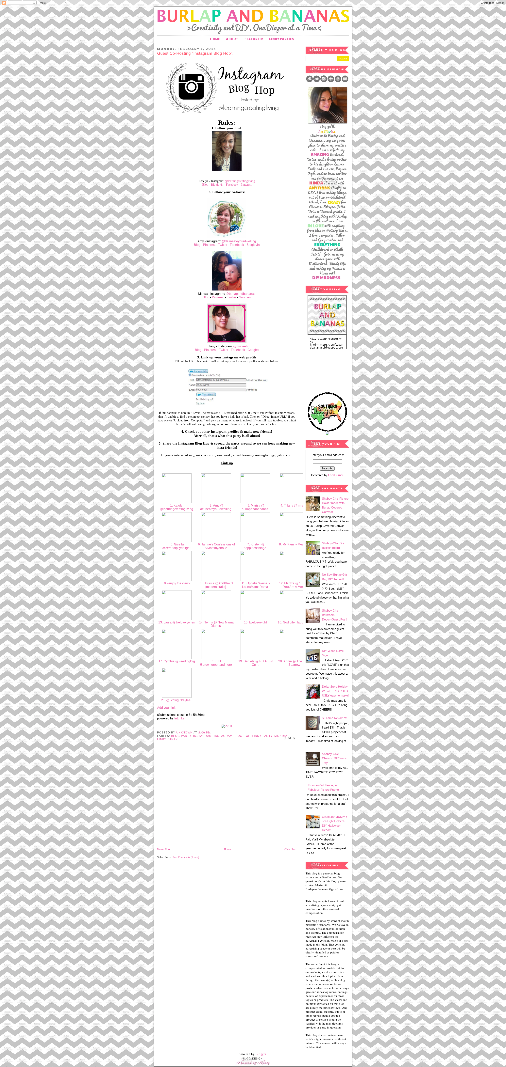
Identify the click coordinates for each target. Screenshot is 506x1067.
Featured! (254, 39)
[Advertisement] (325, 369)
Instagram (202, 735)
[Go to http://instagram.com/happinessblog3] (255, 540)
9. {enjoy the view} (176, 583)
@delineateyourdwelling (239, 241)
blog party (181, 735)
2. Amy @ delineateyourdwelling (216, 507)
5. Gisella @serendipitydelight (176, 546)
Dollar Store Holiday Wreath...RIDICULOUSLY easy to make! (335, 691)
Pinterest (246, 184)
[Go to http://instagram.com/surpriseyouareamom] (294, 579)
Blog (205, 184)
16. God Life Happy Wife (295, 622)
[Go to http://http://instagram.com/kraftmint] (216, 579)
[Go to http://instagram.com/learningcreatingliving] (176, 502)
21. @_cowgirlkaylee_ (176, 700)
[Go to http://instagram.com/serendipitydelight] (176, 540)
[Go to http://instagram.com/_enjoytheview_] (176, 579)
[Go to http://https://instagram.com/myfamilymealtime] (294, 540)
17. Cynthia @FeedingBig (177, 661)
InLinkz (179, 718)
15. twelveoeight (255, 622)
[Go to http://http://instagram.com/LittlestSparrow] (294, 657)
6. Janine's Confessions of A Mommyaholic (216, 546)
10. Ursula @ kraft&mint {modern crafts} (216, 585)
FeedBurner (335, 475)
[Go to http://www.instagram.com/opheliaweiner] (255, 579)
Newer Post (163, 849)
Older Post (290, 849)
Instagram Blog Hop (232, 735)
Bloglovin (217, 184)
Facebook (232, 184)
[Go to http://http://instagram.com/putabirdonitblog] (255, 657)
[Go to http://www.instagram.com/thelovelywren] (176, 618)
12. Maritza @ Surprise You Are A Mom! (294, 585)
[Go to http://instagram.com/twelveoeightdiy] (255, 618)
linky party (262, 735)
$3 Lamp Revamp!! (334, 718)
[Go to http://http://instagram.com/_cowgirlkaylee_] (176, 696)
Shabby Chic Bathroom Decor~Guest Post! (334, 615)
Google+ (245, 297)
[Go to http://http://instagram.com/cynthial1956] (176, 657)
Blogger (261, 1054)
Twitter (222, 244)
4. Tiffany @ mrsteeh (295, 505)
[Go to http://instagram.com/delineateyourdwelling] (216, 502)
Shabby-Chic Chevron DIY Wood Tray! (334, 758)
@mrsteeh (240, 346)
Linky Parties (281, 39)
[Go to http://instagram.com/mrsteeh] (294, 502)
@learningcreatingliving (240, 181)
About (232, 39)
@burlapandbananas (240, 293)
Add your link (166, 707)
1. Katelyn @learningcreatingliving (177, 507)
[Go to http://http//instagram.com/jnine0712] (216, 540)
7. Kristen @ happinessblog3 (255, 546)
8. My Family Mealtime (294, 544)
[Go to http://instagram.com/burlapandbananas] (255, 502)
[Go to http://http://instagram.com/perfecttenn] (216, 618)
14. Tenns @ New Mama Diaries (216, 624)
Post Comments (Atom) (186, 857)
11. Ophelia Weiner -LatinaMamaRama (255, 585)
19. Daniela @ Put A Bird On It (255, 663)
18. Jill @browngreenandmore (216, 663)
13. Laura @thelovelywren (177, 622)
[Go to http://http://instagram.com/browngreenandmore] (216, 657)
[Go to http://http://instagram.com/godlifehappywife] (294, 618)
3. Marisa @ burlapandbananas (255, 507)
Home (215, 39)
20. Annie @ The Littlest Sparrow (295, 663)
